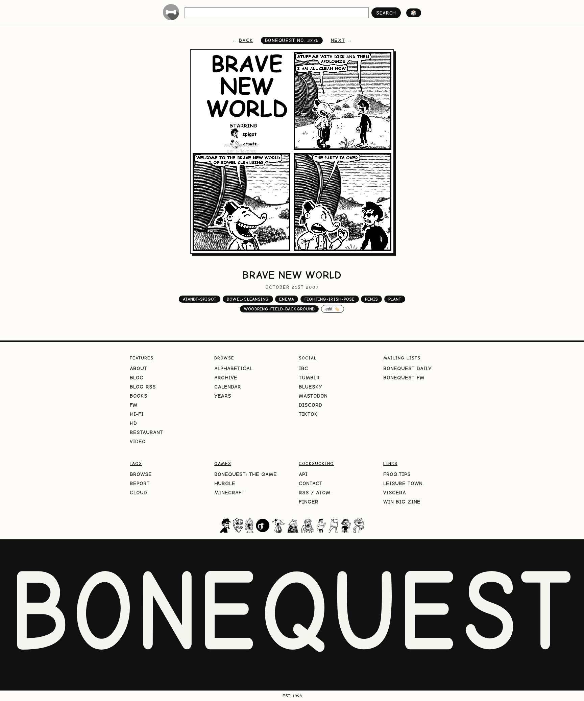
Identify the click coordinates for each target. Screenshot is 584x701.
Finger (308, 501)
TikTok (308, 414)
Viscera (394, 492)
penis (371, 299)
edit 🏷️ (332, 308)
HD (133, 423)
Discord (310, 405)
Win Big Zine (401, 501)
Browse (141, 474)
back (246, 40)
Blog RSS (143, 386)
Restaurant (146, 432)
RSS (304, 492)
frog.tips (397, 474)
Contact (310, 483)
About (138, 368)
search (386, 13)
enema (286, 299)
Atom (323, 492)
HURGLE (224, 483)
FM (134, 405)
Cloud (138, 492)
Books (138, 396)
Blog (137, 377)
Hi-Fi (137, 414)
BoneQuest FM (403, 377)
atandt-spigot (199, 299)
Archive (225, 377)
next (338, 40)
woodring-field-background (279, 308)
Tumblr (309, 377)
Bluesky (310, 386)
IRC (303, 368)
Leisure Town (402, 483)
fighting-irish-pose (330, 299)
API (303, 474)
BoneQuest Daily (407, 368)
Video (138, 441)
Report (140, 483)
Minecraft (229, 492)
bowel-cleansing (248, 299)
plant (394, 299)
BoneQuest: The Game (245, 474)
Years (222, 396)
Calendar (227, 386)
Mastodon (313, 396)
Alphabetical (233, 368)
